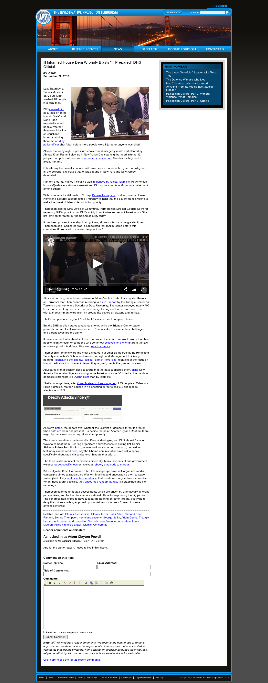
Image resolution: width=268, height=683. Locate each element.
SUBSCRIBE (219, 6)
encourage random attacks (101, 481)
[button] (96, 263)
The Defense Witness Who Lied (185, 79)
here (123, 447)
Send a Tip (92, 678)
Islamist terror (99, 514)
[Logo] (51, 242)
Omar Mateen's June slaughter (96, 383)
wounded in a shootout (98, 158)
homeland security (90, 517)
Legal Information (143, 678)
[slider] (96, 283)
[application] (96, 264)
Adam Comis (129, 517)
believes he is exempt (118, 342)
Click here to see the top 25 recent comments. (72, 659)
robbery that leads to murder (111, 464)
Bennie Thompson (103, 195)
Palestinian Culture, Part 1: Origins (187, 100)
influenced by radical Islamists (111, 181)
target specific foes (66, 464)
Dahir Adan (116, 514)
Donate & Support (109, 678)
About (51, 678)
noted (58, 427)
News (80, 678)
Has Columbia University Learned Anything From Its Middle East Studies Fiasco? (189, 86)
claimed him (56, 109)
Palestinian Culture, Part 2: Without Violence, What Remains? (188, 95)
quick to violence (100, 346)
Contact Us (126, 678)
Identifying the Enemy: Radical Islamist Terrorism (85, 359)
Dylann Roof (81, 376)
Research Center (66, 678)
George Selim (111, 517)
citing (135, 369)
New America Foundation (115, 521)
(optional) (53, 562)
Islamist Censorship (77, 514)
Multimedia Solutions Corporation (208, 678)
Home (42, 678)
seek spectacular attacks (82, 478)
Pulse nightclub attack (67, 524)
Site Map (160, 678)
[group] (67, 289)
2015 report (109, 302)
